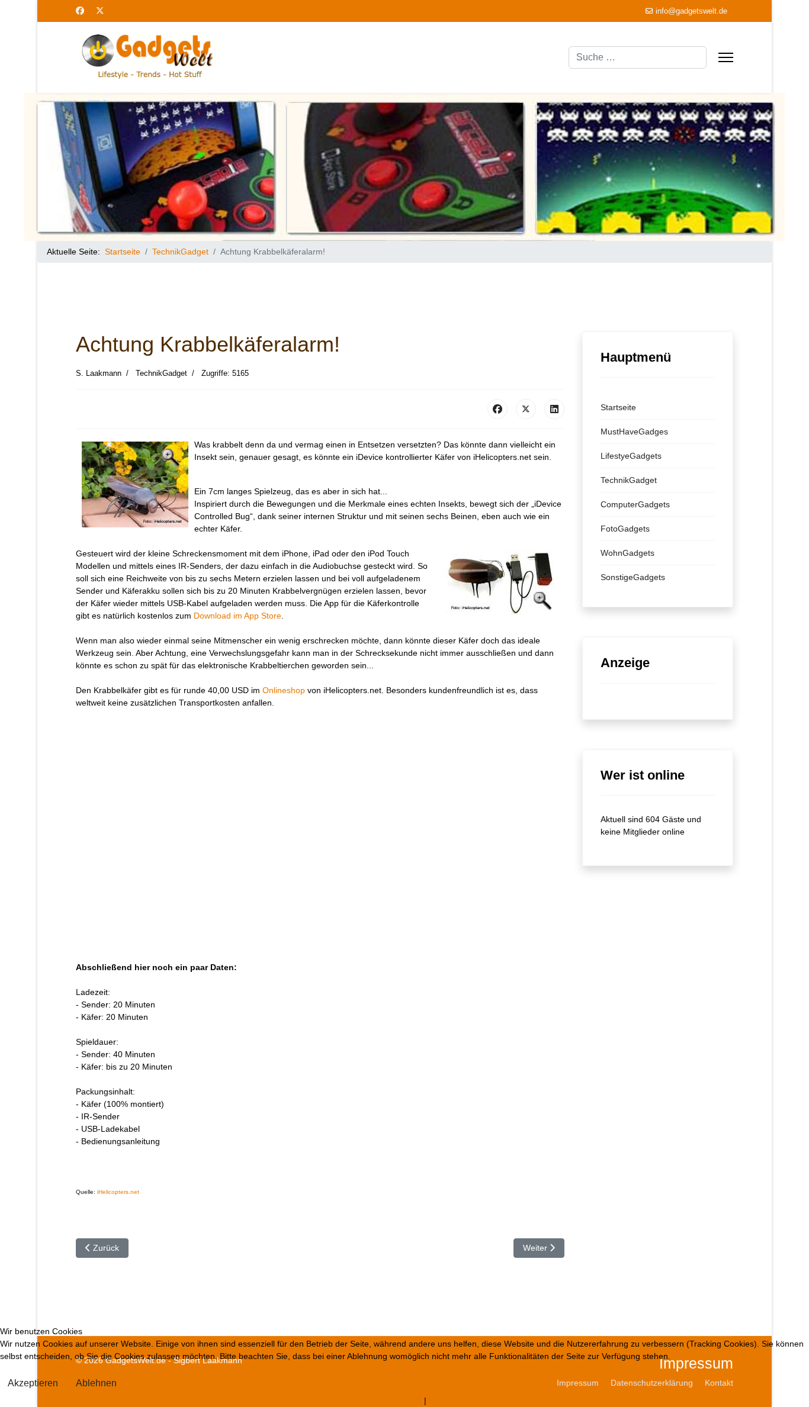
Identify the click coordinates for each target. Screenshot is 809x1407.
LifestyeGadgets (631, 456)
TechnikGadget (629, 480)
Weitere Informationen (380, 1400)
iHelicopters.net (118, 1192)
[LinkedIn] (554, 409)
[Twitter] (100, 10)
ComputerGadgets (635, 504)
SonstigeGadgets (633, 577)
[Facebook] (80, 10)
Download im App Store (237, 615)
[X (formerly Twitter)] (526, 409)
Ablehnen (96, 1383)
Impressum (450, 1400)
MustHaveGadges (634, 431)
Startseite (618, 407)
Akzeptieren (33, 1383)
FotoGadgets (625, 528)
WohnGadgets (627, 553)
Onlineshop (283, 690)
